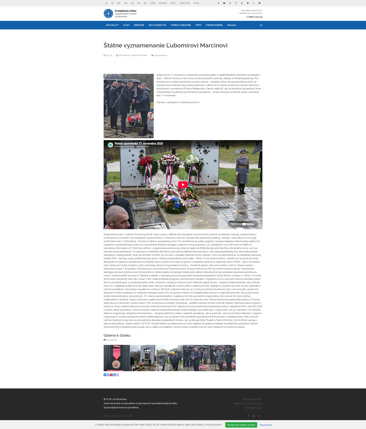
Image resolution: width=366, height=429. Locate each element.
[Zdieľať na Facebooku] (105, 375)
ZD (106, 3)
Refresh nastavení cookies (248, 403)
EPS (145, 3)
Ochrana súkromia (252, 399)
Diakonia (163, 3)
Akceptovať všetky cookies (241, 424)
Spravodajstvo (160, 55)
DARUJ (152, 3)
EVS (138, 3)
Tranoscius (184, 3)
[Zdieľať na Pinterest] (111, 375)
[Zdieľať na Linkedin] (114, 375)
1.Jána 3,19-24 (254, 16)
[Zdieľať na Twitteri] (108, 375)
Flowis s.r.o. (117, 416)
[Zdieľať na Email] (117, 375)
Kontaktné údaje (253, 407)
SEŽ (132, 3)
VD (112, 3)
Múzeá (196, 3)
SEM (125, 3)
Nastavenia (266, 424)
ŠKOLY (173, 3)
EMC (119, 3)
